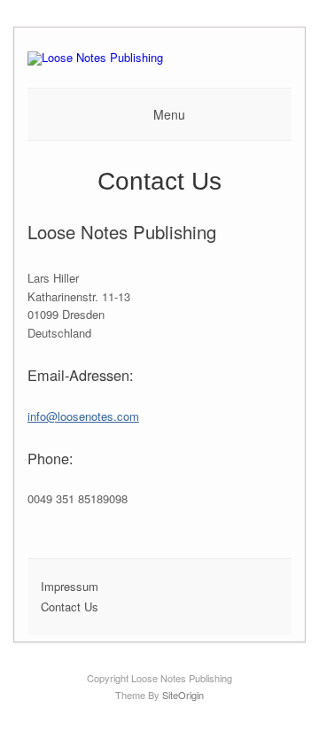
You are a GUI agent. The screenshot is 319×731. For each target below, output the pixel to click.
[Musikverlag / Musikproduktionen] (95, 57)
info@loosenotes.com (83, 416)
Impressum (69, 586)
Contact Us (69, 606)
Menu (169, 114)
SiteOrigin (183, 695)
